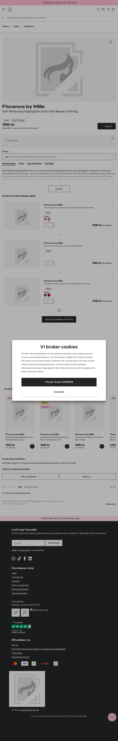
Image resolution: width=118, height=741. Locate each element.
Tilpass (59, 392)
